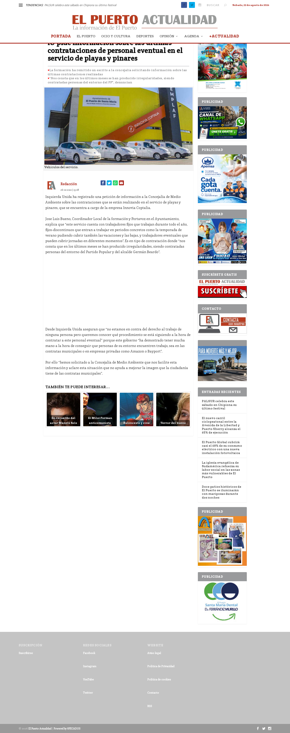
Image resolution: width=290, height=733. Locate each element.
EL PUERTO (86, 36)
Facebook (89, 653)
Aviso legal (154, 653)
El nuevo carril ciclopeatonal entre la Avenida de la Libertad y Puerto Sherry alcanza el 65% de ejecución (221, 425)
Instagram (89, 666)
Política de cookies (159, 679)
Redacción (69, 183)
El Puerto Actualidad (39, 728)
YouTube (88, 679)
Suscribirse (26, 653)
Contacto (153, 692)
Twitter (88, 692)
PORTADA (61, 36)
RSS (149, 706)
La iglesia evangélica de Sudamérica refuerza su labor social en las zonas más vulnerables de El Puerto (221, 470)
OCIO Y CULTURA (115, 36)
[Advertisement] (118, 287)
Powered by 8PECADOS (67, 728)
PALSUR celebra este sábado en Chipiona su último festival (80, 5)
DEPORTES (145, 36)
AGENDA (191, 36)
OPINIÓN (167, 36)
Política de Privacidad (160, 666)
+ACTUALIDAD (224, 36)
